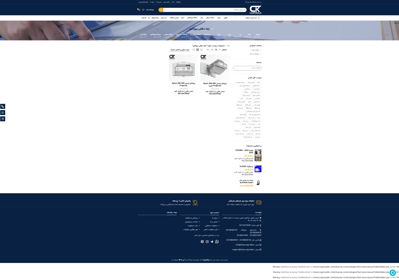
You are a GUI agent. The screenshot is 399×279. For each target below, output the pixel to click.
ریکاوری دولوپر (256, 95)
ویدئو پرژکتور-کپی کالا (254, 115)
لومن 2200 (239, 105)
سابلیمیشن (257, 99)
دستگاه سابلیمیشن (240, 82)
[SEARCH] (160, 10)
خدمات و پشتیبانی (191, 222)
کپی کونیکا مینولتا (248, 137)
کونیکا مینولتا (257, 127)
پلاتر (259, 124)
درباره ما (214, 218)
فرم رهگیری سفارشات (190, 229)
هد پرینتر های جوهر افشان (253, 111)
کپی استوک (248, 127)
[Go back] (212, 29)
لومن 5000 (248, 108)
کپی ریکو (258, 134)
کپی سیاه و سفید (240, 134)
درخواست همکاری (211, 225)
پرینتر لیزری (237, 121)
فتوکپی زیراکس (241, 102)
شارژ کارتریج (257, 102)
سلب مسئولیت (193, 225)
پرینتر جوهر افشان (240, 118)
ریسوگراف (246, 92)
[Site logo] (255, 10)
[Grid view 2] (201, 50)
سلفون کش (249, 99)
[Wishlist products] (143, 10)
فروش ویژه (255, 50)
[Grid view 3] (197, 50)
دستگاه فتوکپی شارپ (244, 86)
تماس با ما (213, 222)
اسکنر (258, 82)
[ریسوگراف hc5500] (258, 170)
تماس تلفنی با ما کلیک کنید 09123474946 (243, 159)
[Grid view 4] (194, 50)
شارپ (241, 99)
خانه (228, 46)
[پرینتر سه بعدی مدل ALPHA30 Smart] (258, 183)
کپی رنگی (237, 131)
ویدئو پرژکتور (215, 89)
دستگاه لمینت (256, 89)
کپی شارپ (257, 137)
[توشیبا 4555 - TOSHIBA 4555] (258, 155)
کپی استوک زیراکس (255, 131)
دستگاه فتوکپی (256, 86)
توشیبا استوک (251, 82)
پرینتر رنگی (245, 121)
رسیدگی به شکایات (191, 218)
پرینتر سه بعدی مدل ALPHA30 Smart (246, 181)
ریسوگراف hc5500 (246, 166)
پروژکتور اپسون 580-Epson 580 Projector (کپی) (215, 84)
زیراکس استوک (246, 95)
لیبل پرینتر (240, 108)
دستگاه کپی (247, 89)
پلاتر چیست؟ (251, 124)
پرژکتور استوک (243, 115)
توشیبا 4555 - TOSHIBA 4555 (244, 151)
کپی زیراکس (250, 134)
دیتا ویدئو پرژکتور (255, 92)
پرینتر (258, 118)
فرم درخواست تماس (210, 229)
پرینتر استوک (251, 118)
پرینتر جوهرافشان (255, 121)
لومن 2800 (257, 108)
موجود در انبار (254, 54)
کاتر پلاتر (243, 124)
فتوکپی (249, 102)
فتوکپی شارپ (257, 105)
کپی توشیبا (245, 131)
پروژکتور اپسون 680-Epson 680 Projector (183, 84)
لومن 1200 (248, 105)
